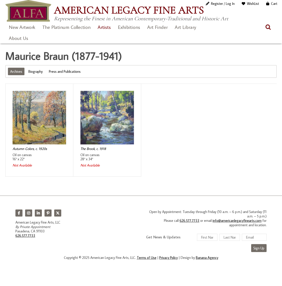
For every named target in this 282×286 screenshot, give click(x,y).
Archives (16, 71)
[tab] (16, 71)
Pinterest (48, 213)
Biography (35, 71)
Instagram (28, 213)
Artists (104, 27)
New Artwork (22, 27)
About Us (18, 38)
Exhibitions (129, 27)
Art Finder (157, 27)
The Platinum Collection (66, 27)
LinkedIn (38, 213)
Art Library (185, 27)
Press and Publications (65, 71)
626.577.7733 (25, 235)
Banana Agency (207, 257)
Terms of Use (146, 257)
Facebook (18, 213)
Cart (274, 3)
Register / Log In (223, 3)
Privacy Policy (168, 257)
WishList (253, 3)
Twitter (57, 213)
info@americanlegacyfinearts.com (237, 220)
